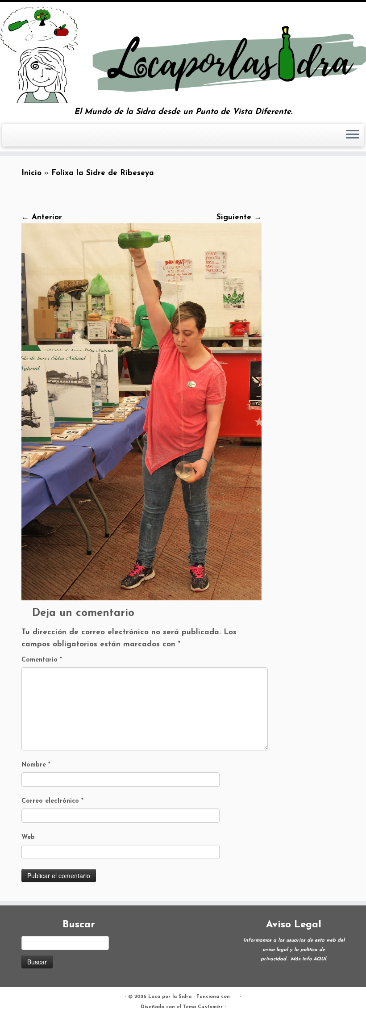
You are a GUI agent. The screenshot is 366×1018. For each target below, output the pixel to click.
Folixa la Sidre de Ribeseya (102, 173)
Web (28, 837)
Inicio (31, 173)
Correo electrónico (52, 801)
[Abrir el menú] (352, 135)
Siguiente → (239, 217)
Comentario (41, 660)
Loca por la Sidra (169, 996)
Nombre (35, 765)
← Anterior (41, 217)
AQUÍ (319, 959)
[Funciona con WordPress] (235, 995)
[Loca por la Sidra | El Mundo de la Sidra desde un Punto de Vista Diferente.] (183, 55)
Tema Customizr (203, 1007)
